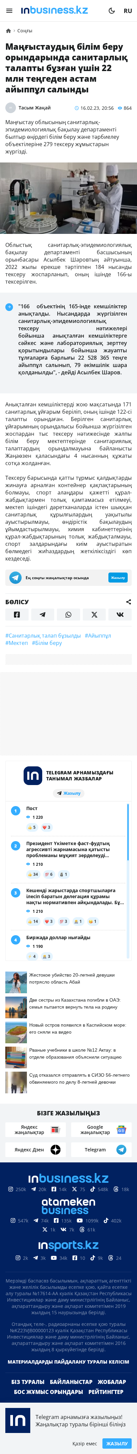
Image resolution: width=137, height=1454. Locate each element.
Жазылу (117, 1443)
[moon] (112, 11)
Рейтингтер (105, 1392)
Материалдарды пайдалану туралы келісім (68, 1362)
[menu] (9, 11)
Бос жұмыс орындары (48, 1392)
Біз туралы (28, 1382)
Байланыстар (71, 1382)
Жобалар (112, 1382)
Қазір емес (84, 1443)
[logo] (60, 11)
